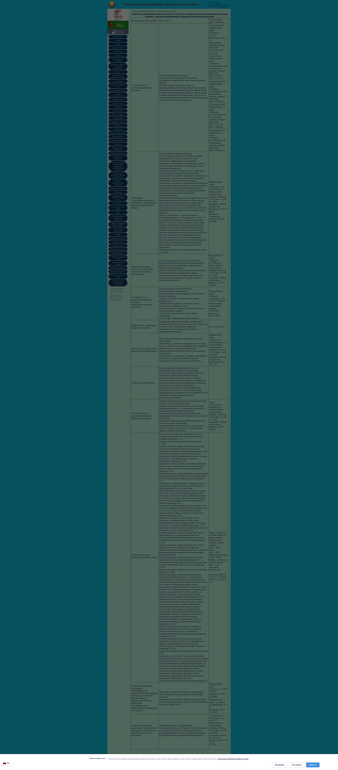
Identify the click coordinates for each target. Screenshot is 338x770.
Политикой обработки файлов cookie (233, 759)
